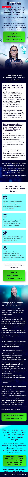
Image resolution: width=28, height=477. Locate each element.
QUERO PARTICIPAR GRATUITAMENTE (14, 460)
